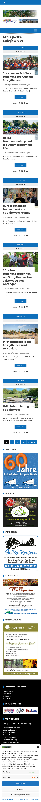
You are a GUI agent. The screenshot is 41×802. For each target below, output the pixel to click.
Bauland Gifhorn (9, 732)
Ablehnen (20, 789)
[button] (38, 747)
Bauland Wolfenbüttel (11, 742)
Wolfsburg (7, 696)
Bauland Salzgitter (10, 737)
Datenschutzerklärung (22, 799)
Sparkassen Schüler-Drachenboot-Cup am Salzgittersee (18, 77)
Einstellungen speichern (20, 795)
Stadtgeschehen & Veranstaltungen (17, 85)
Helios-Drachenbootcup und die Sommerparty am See (17, 143)
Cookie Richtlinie (8, 799)
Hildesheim (7, 694)
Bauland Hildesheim (10, 730)
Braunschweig (8, 691)
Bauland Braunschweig (11, 728)
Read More (20, 97)
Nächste (31, 442)
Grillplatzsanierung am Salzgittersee (18, 408)
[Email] (27, 103)
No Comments (20, 51)
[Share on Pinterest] (24, 103)
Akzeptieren (20, 784)
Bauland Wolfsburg (10, 740)
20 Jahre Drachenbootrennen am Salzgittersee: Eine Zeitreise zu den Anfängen (17, 277)
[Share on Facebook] (19, 103)
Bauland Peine (8, 735)
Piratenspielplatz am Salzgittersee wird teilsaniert (17, 345)
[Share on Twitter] (22, 103)
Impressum (35, 799)
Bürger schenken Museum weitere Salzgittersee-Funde (16, 209)
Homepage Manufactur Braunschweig (17, 724)
